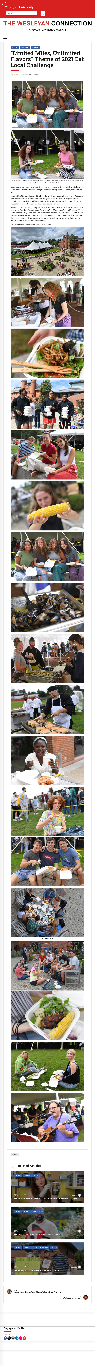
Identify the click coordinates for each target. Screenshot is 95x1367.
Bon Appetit (15, 1154)
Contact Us (7, 1334)
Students (54, 1247)
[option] (47, 104)
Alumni (26, 1211)
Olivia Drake (17, 74)
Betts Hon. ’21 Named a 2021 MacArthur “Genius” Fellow (37, 1234)
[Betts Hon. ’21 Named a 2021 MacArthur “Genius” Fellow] (47, 1222)
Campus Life (25, 47)
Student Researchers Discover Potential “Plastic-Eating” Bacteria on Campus (45, 1198)
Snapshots (35, 47)
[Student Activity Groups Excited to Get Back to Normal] (47, 1258)
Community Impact (37, 1211)
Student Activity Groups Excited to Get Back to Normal (37, 1270)
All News (15, 47)
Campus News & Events (31, 1175)
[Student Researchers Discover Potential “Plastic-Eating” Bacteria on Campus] (47, 1187)
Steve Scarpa (74, 1267)
